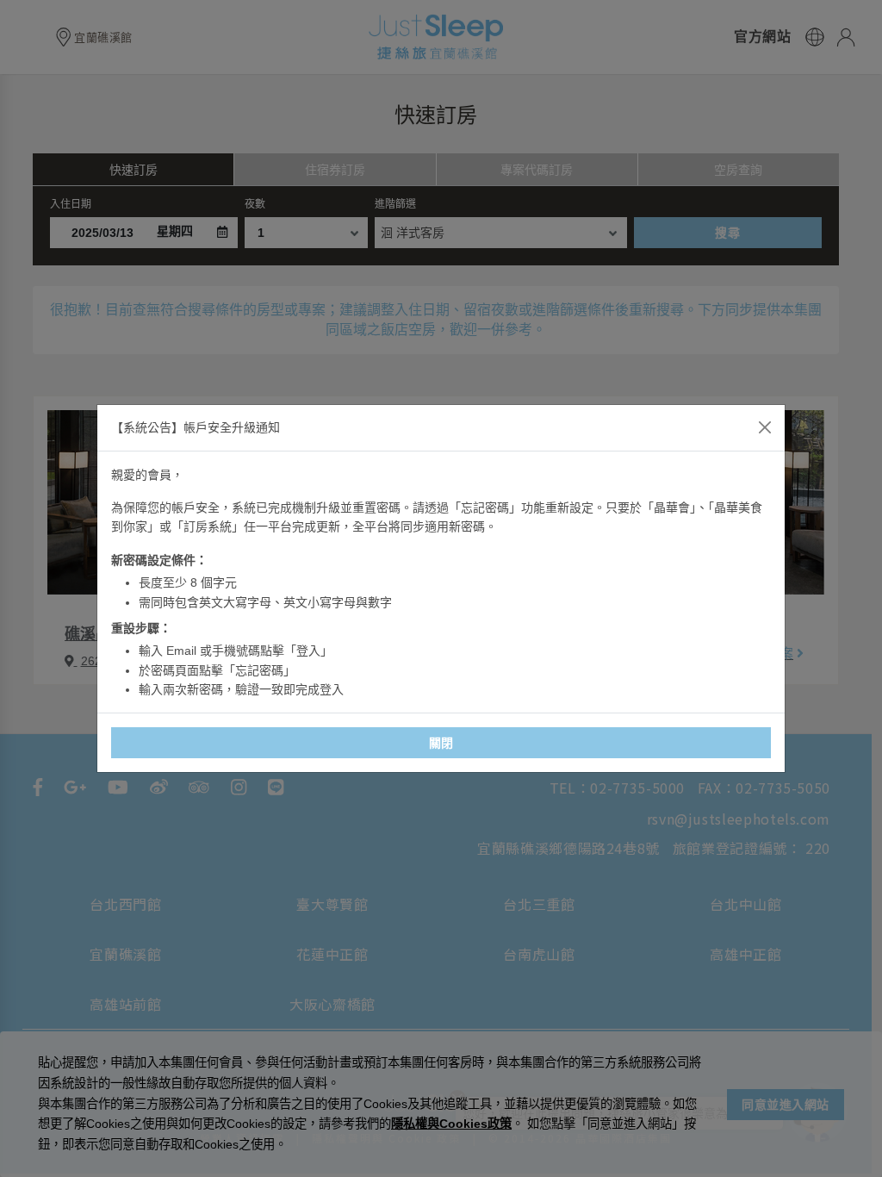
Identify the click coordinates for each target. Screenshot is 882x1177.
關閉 (441, 743)
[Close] (765, 427)
